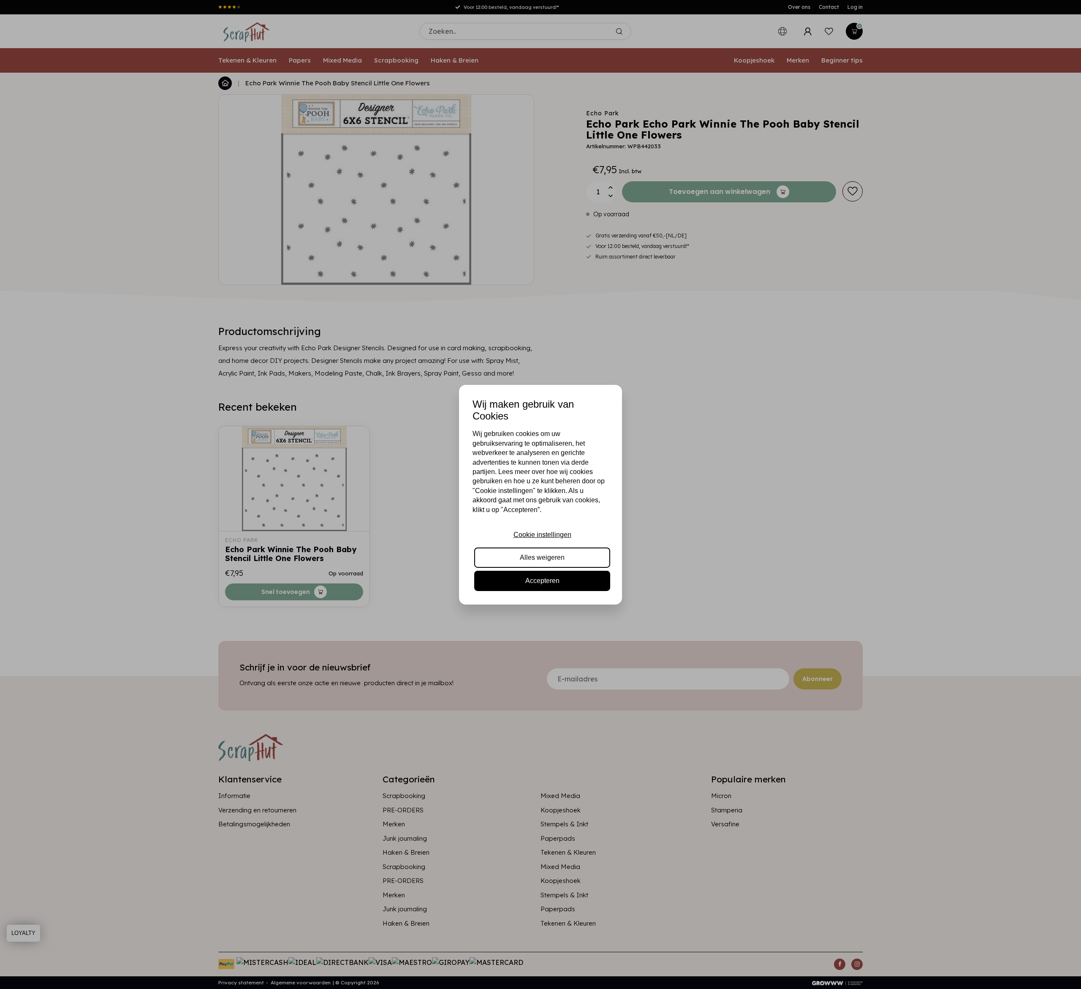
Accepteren (542, 580)
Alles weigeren (542, 557)
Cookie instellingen (542, 534)
